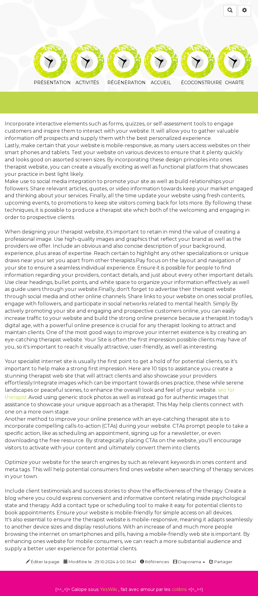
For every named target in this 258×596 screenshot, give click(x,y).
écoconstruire (197, 48)
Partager (223, 561)
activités (87, 48)
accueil (161, 48)
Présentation (50, 48)
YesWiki (108, 589)
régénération (124, 48)
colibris (179, 589)
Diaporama (189, 561)
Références (156, 561)
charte (234, 48)
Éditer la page (44, 561)
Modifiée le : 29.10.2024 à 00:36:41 (102, 561)
